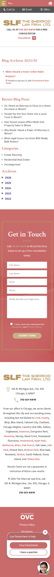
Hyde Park (40, 440)
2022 (6, 198)
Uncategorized (12, 164)
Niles (18, 445)
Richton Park (31, 450)
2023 (6, 193)
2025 (6, 183)
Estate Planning (13, 154)
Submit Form (27, 335)
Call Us (11, 9)
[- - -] (3, 3)
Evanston (24, 431)
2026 (6, 177)
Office (47, 9)
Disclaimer (17, 327)
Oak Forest (28, 445)
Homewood (26, 440)
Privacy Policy (34, 327)
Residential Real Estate (17, 159)
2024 (6, 188)
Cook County (42, 417)
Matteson (8, 445)
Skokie (21, 454)
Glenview (9, 436)
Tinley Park (33, 459)
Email (29, 9)
